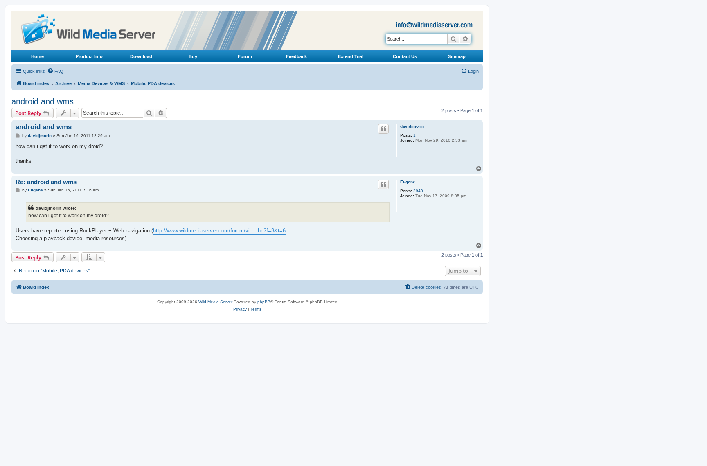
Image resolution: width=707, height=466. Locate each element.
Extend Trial (350, 56)
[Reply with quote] (383, 129)
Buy (193, 56)
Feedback (296, 56)
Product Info (89, 56)
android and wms (42, 101)
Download (141, 56)
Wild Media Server (215, 301)
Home (37, 56)
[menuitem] (55, 71)
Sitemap (457, 56)
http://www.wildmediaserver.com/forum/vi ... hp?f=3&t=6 (219, 230)
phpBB (263, 301)
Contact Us (405, 56)
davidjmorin (412, 126)
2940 (418, 191)
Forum (245, 56)
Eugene (407, 182)
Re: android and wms (46, 181)
